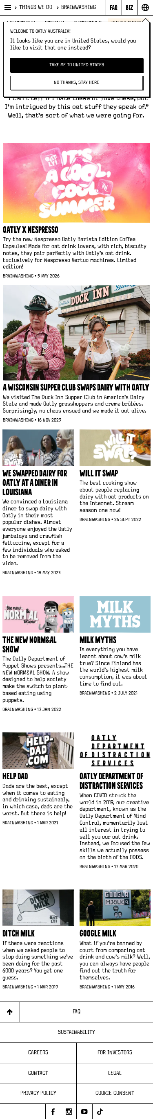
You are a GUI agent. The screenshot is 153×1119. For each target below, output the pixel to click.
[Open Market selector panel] (145, 7)
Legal (115, 1073)
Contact (38, 1073)
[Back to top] (10, 1012)
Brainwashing (78, 7)
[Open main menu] (7, 7)
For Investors (115, 1053)
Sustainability (76, 1032)
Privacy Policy (38, 1093)
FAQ (76, 1012)
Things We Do (35, 7)
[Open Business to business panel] (129, 7)
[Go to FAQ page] (114, 7)
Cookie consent (114, 1093)
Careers (38, 1053)
